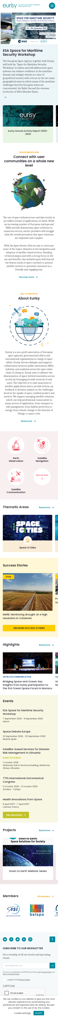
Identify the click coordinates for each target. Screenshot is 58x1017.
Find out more (42, 475)
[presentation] (24, 993)
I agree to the (18, 979)
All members (43, 896)
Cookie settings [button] (22, 1013)
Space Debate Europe (16, 731)
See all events (14, 815)
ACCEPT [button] (38, 1013)
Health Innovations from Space (22, 799)
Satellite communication (17, 676)
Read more (26, 421)
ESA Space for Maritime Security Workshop (23, 52)
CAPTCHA (9, 986)
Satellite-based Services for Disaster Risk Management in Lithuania (26, 750)
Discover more (26, 277)
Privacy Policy (46, 972)
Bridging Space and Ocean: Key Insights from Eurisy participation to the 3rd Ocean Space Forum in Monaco (27, 685)
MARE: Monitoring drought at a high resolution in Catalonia (25, 616)
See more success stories (29, 628)
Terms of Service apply (11, 974)
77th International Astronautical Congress (23, 779)
